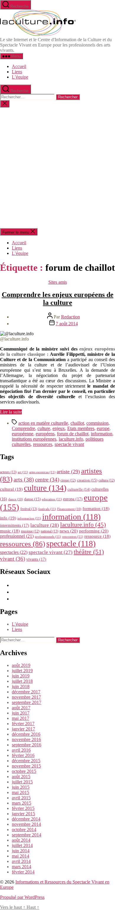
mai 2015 (20, 792)
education (52, 499)
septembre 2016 (26, 744)
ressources (42, 444)
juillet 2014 (22, 845)
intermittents (14, 525)
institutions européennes (34, 438)
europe (103, 428)
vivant (12, 559)
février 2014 (23, 871)
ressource (97, 536)
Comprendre (23, 428)
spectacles (13, 552)
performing (94, 530)
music (10, 531)
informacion (29, 518)
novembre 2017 (26, 697)
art (23, 472)
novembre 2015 (26, 765)
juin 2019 (20, 675)
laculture (44, 525)
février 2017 (23, 723)
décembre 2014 (26, 818)
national (49, 531)
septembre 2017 (26, 702)
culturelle (79, 489)
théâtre (89, 551)
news (69, 530)
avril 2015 (21, 797)
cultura (106, 480)
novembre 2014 (26, 824)
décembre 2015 (26, 760)
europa (73, 498)
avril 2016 (21, 750)
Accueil (19, 66)
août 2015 (21, 776)
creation (87, 480)
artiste (68, 471)
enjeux (58, 428)
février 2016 (23, 755)
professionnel (17, 536)
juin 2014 (20, 850)
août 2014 (21, 840)
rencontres (72, 536)
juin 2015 (20, 787)
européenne (22, 433)
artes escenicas (42, 472)
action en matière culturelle (43, 423)
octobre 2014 (24, 829)
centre (47, 479)
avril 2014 (21, 861)
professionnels (48, 536)
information (101, 433)
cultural (11, 489)
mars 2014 (21, 866)
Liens (17, 71)
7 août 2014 (67, 323)
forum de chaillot (72, 433)
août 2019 (21, 665)
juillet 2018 (22, 681)
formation (96, 508)
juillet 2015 (22, 781)
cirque (68, 480)
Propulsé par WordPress (22, 897)
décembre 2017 (26, 691)
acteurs (8, 472)
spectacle (71, 543)
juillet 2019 (22, 670)
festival (28, 509)
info (8, 518)
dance (15, 499)
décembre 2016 (26, 734)
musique (30, 531)
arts (24, 479)
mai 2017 (20, 718)
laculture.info (71, 438)
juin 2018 (20, 686)
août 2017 (21, 707)
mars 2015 (21, 803)
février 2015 (23, 808)
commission (97, 423)
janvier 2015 (23, 813)
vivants (36, 559)
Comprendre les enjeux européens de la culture (58, 298)
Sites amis (57, 282)
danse (32, 499)
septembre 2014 (26, 834)
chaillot (77, 423)
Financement (69, 509)
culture (43, 428)
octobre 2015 (24, 771)
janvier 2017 (23, 728)
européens (45, 433)
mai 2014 (20, 855)
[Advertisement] (57, 167)
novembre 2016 (26, 739)
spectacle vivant (69, 444)
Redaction (70, 316)
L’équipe (20, 76)
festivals (47, 509)
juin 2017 (20, 712)
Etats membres (80, 428)
